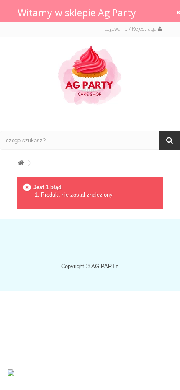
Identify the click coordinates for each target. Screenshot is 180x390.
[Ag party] (90, 75)
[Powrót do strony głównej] (21, 161)
